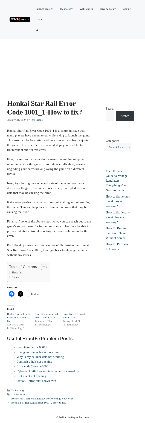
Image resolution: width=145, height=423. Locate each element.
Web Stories (86, 8)
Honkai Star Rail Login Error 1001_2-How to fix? (19, 317)
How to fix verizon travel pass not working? (118, 201)
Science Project (44, 8)
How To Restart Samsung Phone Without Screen (116, 233)
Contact (127, 8)
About (39, 19)
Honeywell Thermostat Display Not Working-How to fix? (43, 398)
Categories (112, 140)
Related (16, 277)
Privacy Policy (108, 8)
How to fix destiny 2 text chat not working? (118, 217)
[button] (37, 30)
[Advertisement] (72, 65)
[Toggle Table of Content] (43, 267)
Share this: (17, 272)
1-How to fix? (19, 394)
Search (110, 108)
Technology (66, 8)
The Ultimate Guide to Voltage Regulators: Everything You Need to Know (116, 180)
